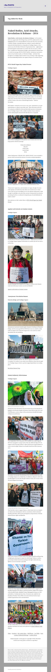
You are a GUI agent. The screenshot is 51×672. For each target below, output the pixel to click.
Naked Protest (16, 656)
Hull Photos (30, 633)
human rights (26, 652)
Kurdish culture (31, 653)
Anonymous (22, 651)
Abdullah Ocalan (33, 649)
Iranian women (35, 652)
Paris (42, 633)
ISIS (41, 652)
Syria (40, 657)
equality (38, 651)
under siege (28, 658)
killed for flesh (11, 653)
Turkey (16, 658)
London (29, 655)
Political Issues (25, 649)
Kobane (10, 410)
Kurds (22, 655)
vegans (33, 658)
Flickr (9, 633)
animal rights (17, 651)
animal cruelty (11, 651)
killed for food (17, 653)
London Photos (33, 635)
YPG (18, 660)
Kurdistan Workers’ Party (15, 655)
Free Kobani (13, 652)
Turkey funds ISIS (22, 658)
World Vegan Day (13, 660)
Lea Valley (36, 633)
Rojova (31, 657)
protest (20, 657)
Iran (30, 652)
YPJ (20, 660)
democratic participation (31, 651)
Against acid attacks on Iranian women (17, 289)
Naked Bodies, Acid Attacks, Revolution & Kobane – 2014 (23, 32)
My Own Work (18, 649)
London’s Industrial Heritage (21, 635)
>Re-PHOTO (9, 5)
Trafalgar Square (11, 658)
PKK (13, 657)
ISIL (39, 652)
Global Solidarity (19, 652)
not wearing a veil (30, 656)
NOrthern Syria (22, 656)
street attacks (36, 657)
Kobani (25, 653)
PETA (38, 656)
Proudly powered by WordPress (14, 669)
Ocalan (35, 656)
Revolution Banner (26, 657)
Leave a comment (26, 660)
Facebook (14, 633)
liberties (25, 655)
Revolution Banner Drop (14, 368)
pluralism (16, 657)
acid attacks (39, 649)
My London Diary (22, 633)
